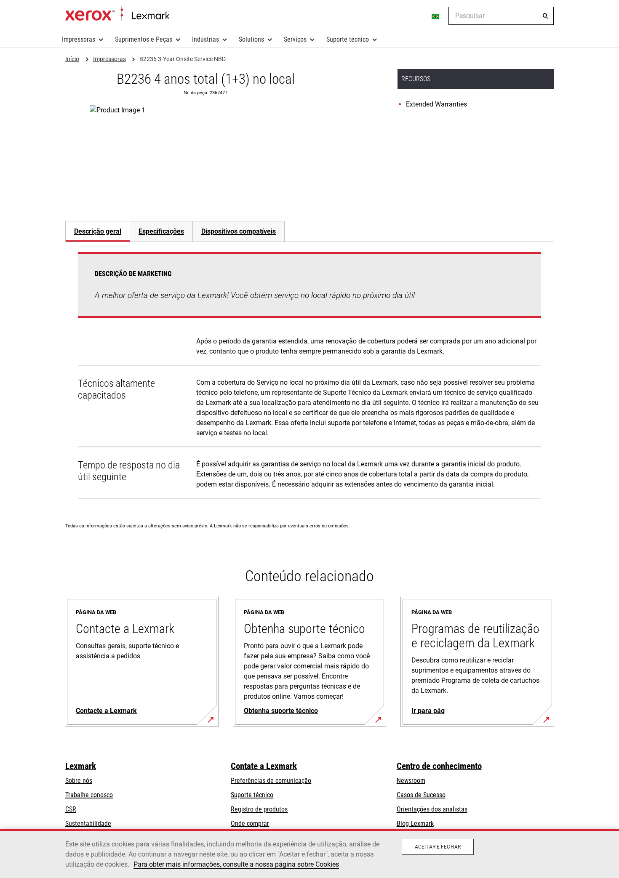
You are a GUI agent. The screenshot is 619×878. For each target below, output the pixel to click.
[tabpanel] (309, 377)
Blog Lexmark (415, 823)
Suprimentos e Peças (143, 39)
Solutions (251, 39)
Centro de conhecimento (439, 766)
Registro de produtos (259, 809)
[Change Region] (436, 16)
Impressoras (78, 39)
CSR (70, 809)
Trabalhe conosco (89, 795)
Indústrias (205, 39)
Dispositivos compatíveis (238, 231)
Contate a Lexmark (264, 766)
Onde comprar (250, 823)
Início (117, 14)
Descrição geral (97, 231)
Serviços (295, 39)
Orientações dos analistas (432, 809)
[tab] (97, 231)
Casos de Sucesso (421, 795)
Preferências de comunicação (271, 781)
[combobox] (501, 16)
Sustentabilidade (88, 823)
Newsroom (411, 781)
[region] (309, 853)
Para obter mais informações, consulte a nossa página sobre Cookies (236, 864)
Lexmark (80, 766)
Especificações (161, 231)
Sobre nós (78, 781)
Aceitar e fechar (438, 847)
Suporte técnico (347, 39)
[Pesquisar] (545, 16)
